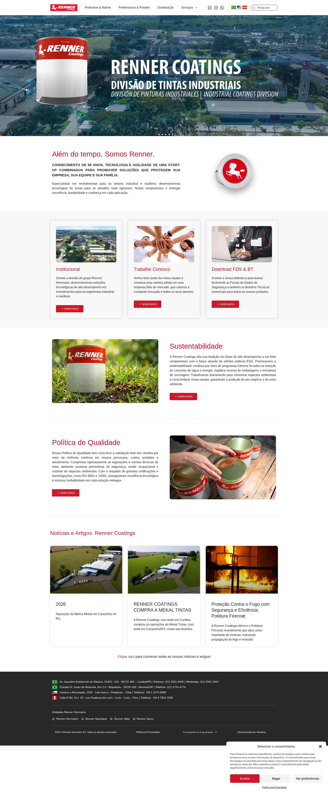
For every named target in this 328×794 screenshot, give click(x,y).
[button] (320, 746)
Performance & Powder (134, 7)
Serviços (187, 7)
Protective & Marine (98, 7)
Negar (276, 778)
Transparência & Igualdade (198, 732)
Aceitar (245, 778)
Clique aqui (126, 657)
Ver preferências (307, 778)
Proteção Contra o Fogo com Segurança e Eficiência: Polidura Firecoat (240, 610)
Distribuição (166, 7)
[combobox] (264, 7)
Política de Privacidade (274, 787)
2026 (61, 604)
